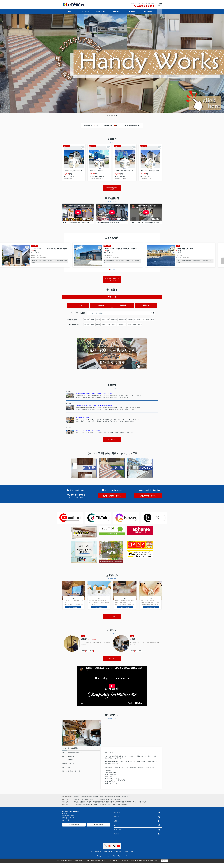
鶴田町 (76, 799)
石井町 (92, 799)
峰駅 (152, 319)
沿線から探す (101, 11)
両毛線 (144, 802)
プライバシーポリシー (118, 851)
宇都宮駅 (86, 319)
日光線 (103, 802)
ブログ (115, 825)
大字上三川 (98, 799)
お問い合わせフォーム (112, 496)
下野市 (92, 324)
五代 (103, 799)
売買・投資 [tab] (112, 297)
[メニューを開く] (159, 11)
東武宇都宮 (103, 804)
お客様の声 (117, 821)
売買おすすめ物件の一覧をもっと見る (112, 279)
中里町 (123, 799)
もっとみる (112, 616)
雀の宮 (113, 799)
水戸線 (139, 802)
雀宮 (126, 804)
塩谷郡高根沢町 (132, 324)
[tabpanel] (112, 64)
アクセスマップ (118, 829)
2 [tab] (109, 115)
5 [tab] (114, 115)
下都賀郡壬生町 (121, 324)
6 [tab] (116, 115)
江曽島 (109, 804)
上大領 (81, 799)
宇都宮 (76, 804)
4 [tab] (112, 115)
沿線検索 (101, 305)
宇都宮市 (86, 324)
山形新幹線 (121, 802)
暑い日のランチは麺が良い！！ (84, 417)
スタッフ (116, 816)
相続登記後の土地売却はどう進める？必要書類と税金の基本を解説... (94, 393)
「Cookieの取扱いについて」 (141, 860)
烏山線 (115, 802)
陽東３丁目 (89, 804)
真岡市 (114, 324)
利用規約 (107, 851)
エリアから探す (85, 11)
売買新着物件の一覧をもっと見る (112, 188)
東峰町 (108, 799)
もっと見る (112, 658)
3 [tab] (111, 115)
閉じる (164, 860)
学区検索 (146, 305)
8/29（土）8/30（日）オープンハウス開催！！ (88, 430)
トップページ (117, 812)
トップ (70, 11)
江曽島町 (86, 799)
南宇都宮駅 (114, 319)
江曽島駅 (130, 319)
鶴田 (80, 804)
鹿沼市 (140, 324)
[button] (109, 269)
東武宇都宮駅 (122, 319)
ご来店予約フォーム (148, 496)
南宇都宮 (96, 804)
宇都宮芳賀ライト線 (131, 802)
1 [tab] (107, 115)
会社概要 (132, 11)
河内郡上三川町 (106, 324)
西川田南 (118, 799)
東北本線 (77, 802)
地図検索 (123, 305)
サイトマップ (129, 851)
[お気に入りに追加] (82, 147)
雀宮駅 (148, 319)
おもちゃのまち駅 (139, 319)
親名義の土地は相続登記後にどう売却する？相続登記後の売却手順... (94, 405)
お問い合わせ (147, 11)
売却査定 (116, 11)
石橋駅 (98, 319)
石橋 (84, 804)
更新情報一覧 (112, 439)
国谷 (122, 804)
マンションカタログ (97, 851)
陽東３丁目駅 (105, 319)
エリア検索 (78, 305)
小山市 (98, 324)
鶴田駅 (92, 319)
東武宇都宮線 (96, 802)
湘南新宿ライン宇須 (86, 802)
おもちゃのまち (116, 804)
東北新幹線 (109, 802)
